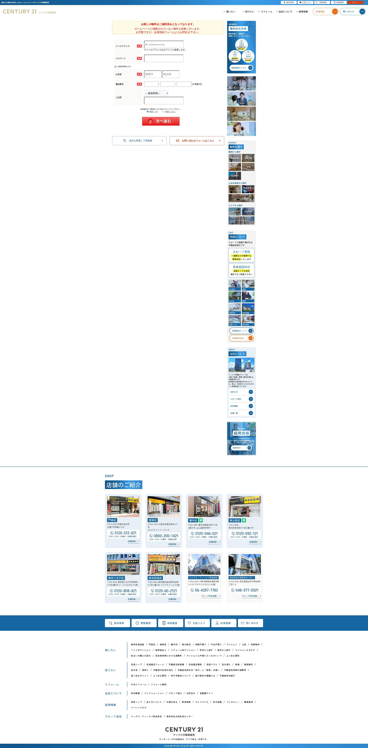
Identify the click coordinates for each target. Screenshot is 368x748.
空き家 (134, 670)
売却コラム (211, 664)
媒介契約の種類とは (205, 675)
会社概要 (135, 693)
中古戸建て (216, 644)
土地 (244, 644)
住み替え (226, 664)
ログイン (355, 2)
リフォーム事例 (158, 684)
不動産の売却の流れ (163, 670)
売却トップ (136, 664)
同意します (153, 112)
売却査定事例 (195, 664)
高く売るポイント (140, 675)
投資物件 (255, 644)
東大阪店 (186, 644)
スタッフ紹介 (175, 693)
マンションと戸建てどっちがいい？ (204, 655)
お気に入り (199, 623)
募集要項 (248, 702)
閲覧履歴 (146, 623)
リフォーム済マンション (183, 650)
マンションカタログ (245, 650)
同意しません (170, 112)
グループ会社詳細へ (209, 595)
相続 (237, 664)
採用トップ (136, 702)
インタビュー (233, 702)
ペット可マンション (141, 650)
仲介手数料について (181, 675)
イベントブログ (138, 707)
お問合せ (190, 693)
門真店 (152, 644)
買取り (145, 670)
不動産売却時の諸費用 (235, 670)
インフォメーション (154, 693)
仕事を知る (172, 702)
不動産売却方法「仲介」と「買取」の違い (199, 670)
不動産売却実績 (176, 664)
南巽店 (163, 644)
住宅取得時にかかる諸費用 (168, 655)
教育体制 (186, 702)
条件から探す (224, 650)
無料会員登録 (137, 644)
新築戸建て (200, 644)
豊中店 (174, 644)
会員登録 (226, 623)
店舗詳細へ (132, 541)
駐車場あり (160, 650)
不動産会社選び (227, 675)
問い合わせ (252, 623)
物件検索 (119, 623)
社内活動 (217, 702)
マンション (231, 644)
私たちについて (154, 702)
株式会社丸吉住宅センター (179, 716)
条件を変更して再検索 (140, 140)
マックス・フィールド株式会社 (146, 716)
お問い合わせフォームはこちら (198, 140)
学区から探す (206, 650)
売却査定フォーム (155, 664)
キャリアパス (202, 702)
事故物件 (248, 664)
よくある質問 (232, 655)
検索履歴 (172, 623)
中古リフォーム (138, 684)
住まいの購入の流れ (141, 655)
